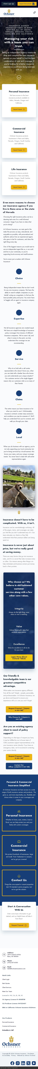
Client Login (7, 4)
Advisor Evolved (30, 1055)
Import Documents (25, 4)
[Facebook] (12, 1063)
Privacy (13, 1055)
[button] (19, 109)
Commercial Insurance (9, 1026)
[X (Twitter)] (28, 1063)
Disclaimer (31, 1054)
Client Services (6, 987)
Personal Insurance (8, 1022)
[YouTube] (34, 1063)
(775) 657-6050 (12, 963)
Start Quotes (6, 983)
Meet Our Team (7, 991)
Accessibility (6, 1055)
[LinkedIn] (23, 1063)
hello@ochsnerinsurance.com (16, 969)
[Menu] (34, 12)
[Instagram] (18, 1063)
